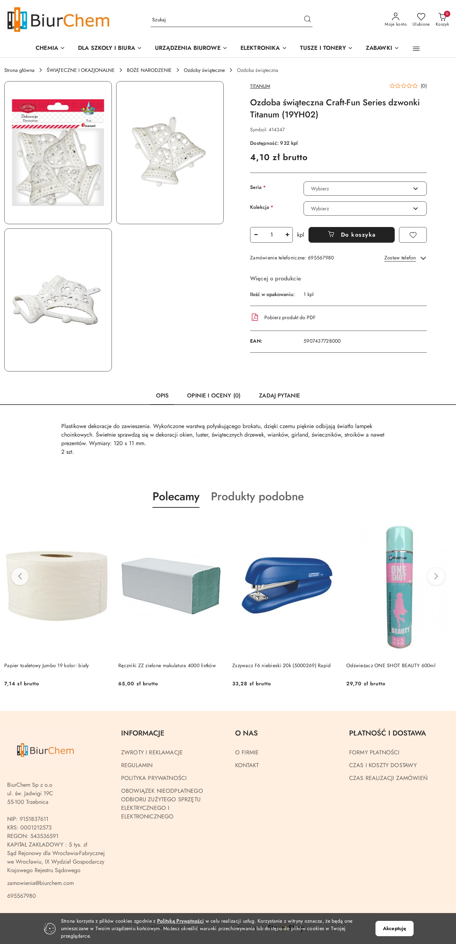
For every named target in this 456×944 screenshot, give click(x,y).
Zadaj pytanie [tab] (279, 395)
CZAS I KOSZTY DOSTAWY (383, 765)
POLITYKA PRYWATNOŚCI (154, 778)
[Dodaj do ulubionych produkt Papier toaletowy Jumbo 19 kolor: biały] (101, 524)
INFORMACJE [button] (142, 733)
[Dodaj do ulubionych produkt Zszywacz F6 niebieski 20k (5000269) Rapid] (329, 524)
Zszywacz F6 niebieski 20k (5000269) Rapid (281, 665)
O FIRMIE (247, 752)
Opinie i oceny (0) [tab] (213, 395)
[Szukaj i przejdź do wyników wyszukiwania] (307, 20)
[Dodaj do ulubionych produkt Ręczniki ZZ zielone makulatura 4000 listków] (215, 524)
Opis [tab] (162, 395)
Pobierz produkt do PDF (290, 317)
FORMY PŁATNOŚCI (374, 752)
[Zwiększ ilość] (287, 234)
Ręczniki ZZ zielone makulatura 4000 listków (167, 665)
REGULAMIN (136, 765)
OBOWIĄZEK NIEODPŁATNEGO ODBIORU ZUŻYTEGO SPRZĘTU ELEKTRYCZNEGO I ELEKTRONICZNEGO (162, 804)
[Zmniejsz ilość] (255, 234)
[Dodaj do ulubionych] (413, 235)
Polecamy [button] (176, 496)
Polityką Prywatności (180, 920)
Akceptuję (394, 928)
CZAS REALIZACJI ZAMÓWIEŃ (388, 778)
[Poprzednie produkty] (20, 576)
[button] (191, 48)
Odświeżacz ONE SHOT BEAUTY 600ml (390, 665)
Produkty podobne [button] (257, 496)
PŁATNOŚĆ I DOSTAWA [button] (387, 733)
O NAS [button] (246, 733)
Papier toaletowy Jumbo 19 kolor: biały (46, 665)
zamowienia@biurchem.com (40, 883)
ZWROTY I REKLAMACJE (152, 752)
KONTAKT (247, 765)
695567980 (21, 896)
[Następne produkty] (436, 576)
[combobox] (365, 188)
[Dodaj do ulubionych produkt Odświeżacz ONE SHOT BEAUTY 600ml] (443, 524)
